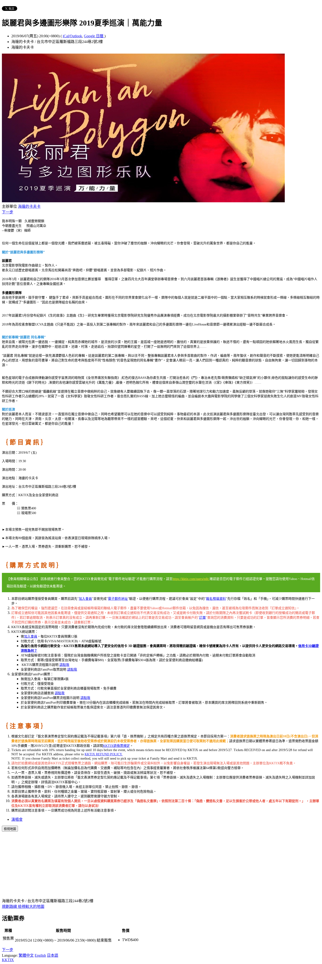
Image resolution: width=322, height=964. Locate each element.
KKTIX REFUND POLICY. (104, 754)
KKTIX (8, 960)
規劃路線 (10, 907)
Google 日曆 (94, 36)
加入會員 (85, 598)
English (40, 955)
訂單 (202, 617)
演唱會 (17, 819)
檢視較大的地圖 (31, 907)
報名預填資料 (216, 598)
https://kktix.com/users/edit (191, 579)
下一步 (7, 212)
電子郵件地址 (118, 598)
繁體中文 (26, 955)
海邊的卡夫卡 (29, 206)
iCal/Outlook (72, 36)
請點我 (64, 665)
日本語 (52, 955)
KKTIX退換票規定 (116, 746)
